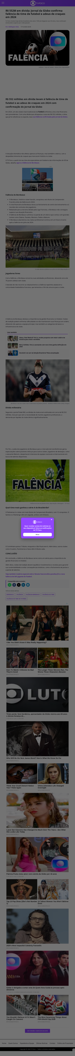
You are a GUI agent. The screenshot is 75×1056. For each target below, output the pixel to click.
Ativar (37, 534)
